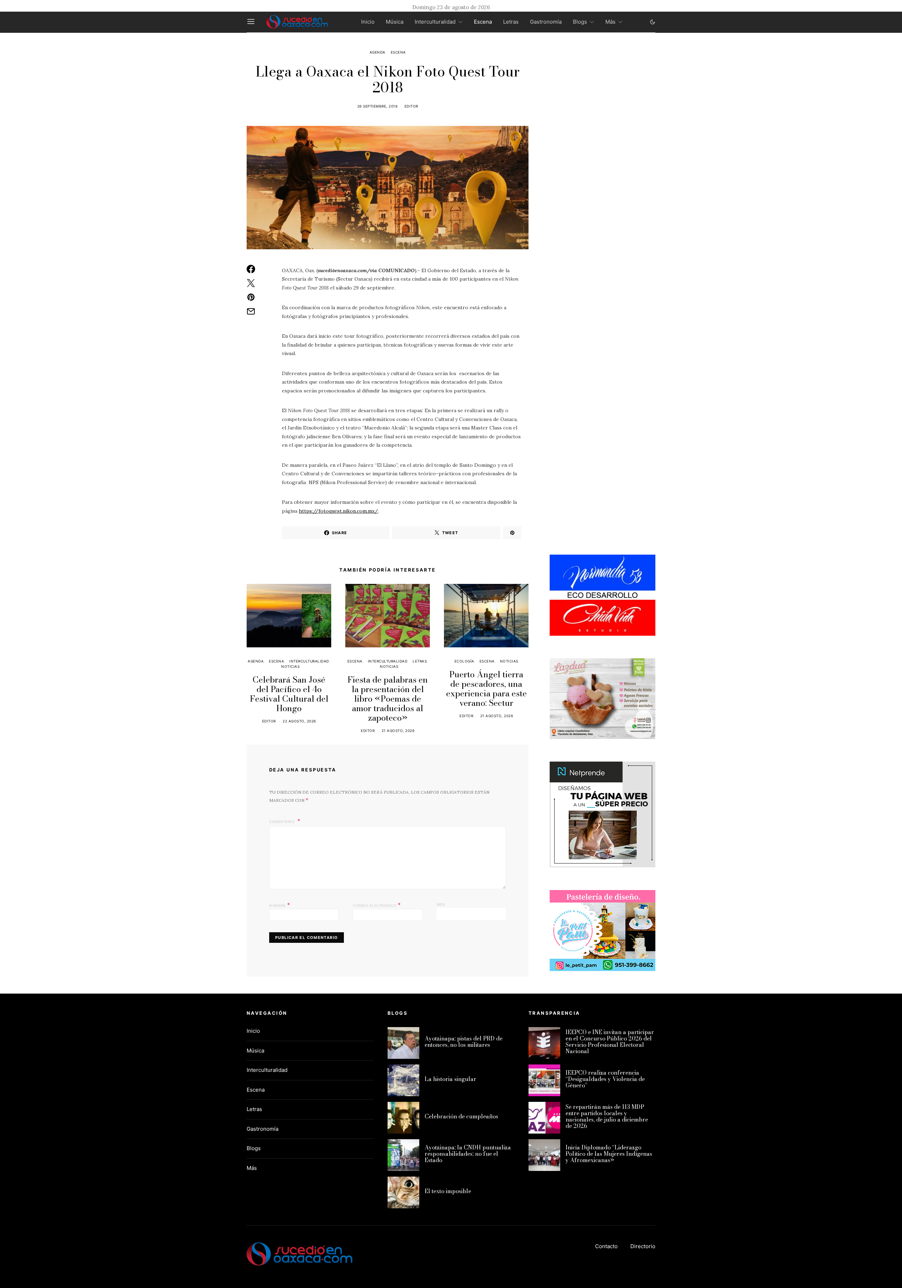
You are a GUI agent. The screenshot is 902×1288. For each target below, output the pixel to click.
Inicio (368, 21)
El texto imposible (448, 1191)
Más (610, 21)
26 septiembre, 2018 (377, 106)
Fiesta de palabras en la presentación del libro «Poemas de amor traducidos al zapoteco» (387, 698)
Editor (411, 106)
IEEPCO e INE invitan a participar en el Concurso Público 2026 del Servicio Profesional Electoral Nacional (610, 1041)
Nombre (279, 904)
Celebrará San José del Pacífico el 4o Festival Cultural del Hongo (289, 694)
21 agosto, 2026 (398, 730)
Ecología (464, 661)
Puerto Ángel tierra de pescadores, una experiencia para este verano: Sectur (486, 688)
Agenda (377, 52)
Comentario (282, 821)
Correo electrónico (377, 904)
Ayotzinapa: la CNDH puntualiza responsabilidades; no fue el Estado (468, 1153)
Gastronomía (546, 21)
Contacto (606, 1246)
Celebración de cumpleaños (461, 1116)
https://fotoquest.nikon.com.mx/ (338, 511)
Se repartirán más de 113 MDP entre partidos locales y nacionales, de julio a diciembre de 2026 (607, 1116)
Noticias (290, 666)
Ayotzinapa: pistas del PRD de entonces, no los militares (463, 1041)
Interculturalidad (435, 21)
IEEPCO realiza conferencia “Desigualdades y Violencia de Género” (605, 1078)
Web (441, 904)
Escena (483, 21)
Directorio (642, 1246)
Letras (511, 21)
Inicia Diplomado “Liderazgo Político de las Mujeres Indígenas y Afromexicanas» (609, 1153)
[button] (652, 22)
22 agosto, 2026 (299, 721)
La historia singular (450, 1079)
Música (394, 21)
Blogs (580, 21)
